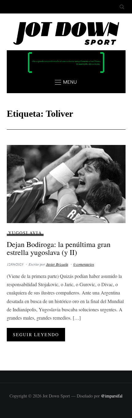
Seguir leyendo (36, 334)
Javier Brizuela (57, 264)
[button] (66, 82)
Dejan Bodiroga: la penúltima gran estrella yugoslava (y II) (59, 248)
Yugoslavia (25, 233)
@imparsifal (111, 396)
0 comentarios (83, 264)
